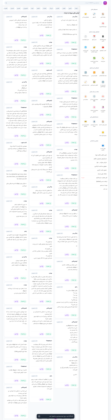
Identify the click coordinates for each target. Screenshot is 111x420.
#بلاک (76, 8)
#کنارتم (57, 8)
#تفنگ (44, 8)
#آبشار (64, 8)
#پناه (32, 8)
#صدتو (18, 8)
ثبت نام (105, 189)
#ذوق (70, 8)
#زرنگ (51, 8)
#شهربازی (26, 8)
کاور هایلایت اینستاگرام (94, 178)
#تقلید (38, 8)
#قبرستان (5, 8)
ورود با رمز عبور (103, 185)
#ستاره (12, 8)
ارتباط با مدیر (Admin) (101, 182)
